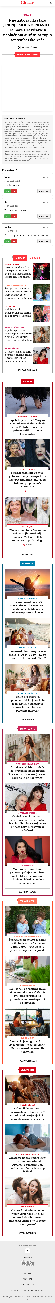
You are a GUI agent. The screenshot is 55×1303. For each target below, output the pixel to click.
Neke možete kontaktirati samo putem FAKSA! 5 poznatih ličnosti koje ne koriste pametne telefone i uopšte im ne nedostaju (18, 272)
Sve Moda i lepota (27, 892)
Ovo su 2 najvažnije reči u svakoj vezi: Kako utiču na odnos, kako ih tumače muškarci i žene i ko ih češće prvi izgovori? (27, 1217)
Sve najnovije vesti (27, 370)
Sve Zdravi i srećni (28, 1061)
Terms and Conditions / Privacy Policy (27, 1290)
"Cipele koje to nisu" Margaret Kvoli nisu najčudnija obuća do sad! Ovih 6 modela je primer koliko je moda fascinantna (27, 427)
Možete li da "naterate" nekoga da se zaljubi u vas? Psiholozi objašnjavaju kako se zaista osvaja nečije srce (27, 1114)
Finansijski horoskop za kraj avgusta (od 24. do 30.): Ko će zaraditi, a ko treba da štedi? (27, 654)
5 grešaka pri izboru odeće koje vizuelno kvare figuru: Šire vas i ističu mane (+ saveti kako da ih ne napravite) (18, 335)
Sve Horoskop (27, 719)
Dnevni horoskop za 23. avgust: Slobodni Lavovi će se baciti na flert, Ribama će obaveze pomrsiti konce (27, 607)
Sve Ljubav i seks (27, 1233)
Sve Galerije (28, 554)
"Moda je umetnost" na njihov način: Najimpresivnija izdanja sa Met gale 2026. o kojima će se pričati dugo (27, 535)
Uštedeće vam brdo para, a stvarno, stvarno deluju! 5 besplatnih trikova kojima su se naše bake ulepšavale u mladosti (18, 356)
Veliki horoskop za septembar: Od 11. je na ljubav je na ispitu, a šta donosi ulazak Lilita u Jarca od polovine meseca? (27, 703)
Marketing (27, 1278)
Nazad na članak (29, 47)
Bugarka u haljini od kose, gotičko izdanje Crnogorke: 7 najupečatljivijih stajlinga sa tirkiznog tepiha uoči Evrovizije (27, 479)
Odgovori (44, 191)
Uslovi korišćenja (27, 1284)
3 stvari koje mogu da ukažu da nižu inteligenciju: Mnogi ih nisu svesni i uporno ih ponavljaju (27, 1047)
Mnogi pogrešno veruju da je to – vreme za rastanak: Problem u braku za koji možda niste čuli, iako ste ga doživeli (27, 1164)
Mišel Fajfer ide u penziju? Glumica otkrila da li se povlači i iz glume (18, 312)
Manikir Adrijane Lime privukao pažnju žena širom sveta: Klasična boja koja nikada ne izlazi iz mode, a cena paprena (27, 876)
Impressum (27, 1272)
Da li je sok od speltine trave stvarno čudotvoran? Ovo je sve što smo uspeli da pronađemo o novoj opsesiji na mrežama (27, 995)
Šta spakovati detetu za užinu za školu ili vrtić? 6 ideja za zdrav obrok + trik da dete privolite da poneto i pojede (18, 293)
